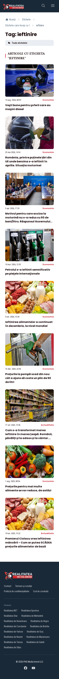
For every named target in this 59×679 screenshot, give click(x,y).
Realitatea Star (11, 616)
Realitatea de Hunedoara (15, 621)
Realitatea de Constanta (15, 626)
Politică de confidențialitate (16, 591)
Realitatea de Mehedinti (32, 616)
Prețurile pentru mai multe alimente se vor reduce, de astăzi (28, 488)
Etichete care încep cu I (17, 25)
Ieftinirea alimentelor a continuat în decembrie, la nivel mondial (29, 324)
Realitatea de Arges (40, 621)
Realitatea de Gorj (35, 631)
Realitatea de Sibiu (12, 647)
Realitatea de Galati (35, 642)
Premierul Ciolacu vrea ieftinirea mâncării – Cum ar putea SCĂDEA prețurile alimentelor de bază (28, 542)
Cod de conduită (40, 591)
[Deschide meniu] (52, 6)
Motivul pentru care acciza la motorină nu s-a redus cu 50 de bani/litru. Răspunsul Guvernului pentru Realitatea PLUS (27, 219)
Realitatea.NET (10, 610)
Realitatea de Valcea (13, 631)
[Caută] (43, 6)
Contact (7, 586)
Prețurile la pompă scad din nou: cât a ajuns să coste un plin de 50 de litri (28, 378)
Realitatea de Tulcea (13, 642)
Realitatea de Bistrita (39, 626)
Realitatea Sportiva (30, 610)
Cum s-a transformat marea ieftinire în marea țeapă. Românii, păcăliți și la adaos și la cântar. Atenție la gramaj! (28, 436)
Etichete (26, 19)
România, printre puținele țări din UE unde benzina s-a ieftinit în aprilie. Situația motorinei (28, 161)
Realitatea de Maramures (38, 637)
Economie (48, 100)
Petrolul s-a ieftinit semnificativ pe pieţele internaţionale (27, 272)
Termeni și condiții (23, 586)
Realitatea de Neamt (13, 637)
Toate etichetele (19, 43)
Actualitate (47, 425)
